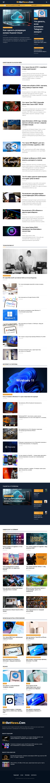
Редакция (16, 775)
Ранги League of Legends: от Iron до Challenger (12, 547)
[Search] (46, 2)
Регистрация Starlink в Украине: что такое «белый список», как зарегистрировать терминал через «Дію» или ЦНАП (27, 737)
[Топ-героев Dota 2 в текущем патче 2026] (36, 602)
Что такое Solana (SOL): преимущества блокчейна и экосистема (31, 229)
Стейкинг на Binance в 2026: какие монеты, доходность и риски (34, 159)
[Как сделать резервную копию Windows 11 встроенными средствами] (10, 315)
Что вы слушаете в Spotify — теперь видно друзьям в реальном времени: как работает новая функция (32, 456)
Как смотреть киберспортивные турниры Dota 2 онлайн (13, 589)
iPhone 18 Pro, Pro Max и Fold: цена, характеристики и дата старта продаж (27, 763)
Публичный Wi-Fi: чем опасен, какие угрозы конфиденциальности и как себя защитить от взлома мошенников (32, 416)
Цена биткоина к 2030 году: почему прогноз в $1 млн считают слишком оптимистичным (34, 122)
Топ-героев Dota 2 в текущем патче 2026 (35, 610)
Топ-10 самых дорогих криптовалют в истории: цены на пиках (34, 177)
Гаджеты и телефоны (7, 27)
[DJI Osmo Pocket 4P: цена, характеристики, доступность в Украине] (10, 354)
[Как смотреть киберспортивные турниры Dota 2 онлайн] (13, 580)
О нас (21, 775)
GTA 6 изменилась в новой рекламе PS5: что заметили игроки (11, 568)
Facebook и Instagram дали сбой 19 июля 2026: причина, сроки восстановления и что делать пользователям (26, 744)
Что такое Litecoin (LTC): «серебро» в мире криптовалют (34, 68)
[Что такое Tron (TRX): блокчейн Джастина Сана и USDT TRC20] (12, 106)
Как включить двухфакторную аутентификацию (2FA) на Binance (33, 194)
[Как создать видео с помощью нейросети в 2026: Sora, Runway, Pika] (13, 699)
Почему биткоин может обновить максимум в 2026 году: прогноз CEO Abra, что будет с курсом (29, 756)
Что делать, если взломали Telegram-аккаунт (39, 26)
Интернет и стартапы (7, 394)
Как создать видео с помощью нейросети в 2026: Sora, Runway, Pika (12, 711)
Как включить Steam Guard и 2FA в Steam (13, 610)
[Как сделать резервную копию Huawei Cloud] (17, 18)
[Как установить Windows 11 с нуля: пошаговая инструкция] (25, 380)
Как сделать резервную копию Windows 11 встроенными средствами (29, 311)
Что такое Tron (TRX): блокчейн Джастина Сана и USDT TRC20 (33, 103)
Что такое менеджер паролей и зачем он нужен (31, 284)
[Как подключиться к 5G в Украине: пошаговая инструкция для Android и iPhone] (10, 433)
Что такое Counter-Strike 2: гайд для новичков (36, 567)
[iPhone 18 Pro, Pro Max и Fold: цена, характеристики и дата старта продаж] (5, 764)
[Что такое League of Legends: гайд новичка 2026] (36, 539)
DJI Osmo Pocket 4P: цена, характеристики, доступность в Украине (30, 350)
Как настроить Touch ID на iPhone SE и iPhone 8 (36, 638)
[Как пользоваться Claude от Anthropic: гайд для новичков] (10, 328)
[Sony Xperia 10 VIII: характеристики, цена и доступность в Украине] (36, 676)
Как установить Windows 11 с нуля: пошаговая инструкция (20, 396)
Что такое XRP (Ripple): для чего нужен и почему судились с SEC (33, 144)
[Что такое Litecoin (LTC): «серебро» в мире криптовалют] (12, 71)
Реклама (27, 775)
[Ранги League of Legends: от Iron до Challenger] (13, 539)
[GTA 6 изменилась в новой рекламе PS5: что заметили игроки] (13, 559)
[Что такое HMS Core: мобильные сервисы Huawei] (13, 627)
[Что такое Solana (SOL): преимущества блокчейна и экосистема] (12, 231)
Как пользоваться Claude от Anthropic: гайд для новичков (31, 324)
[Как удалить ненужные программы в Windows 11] (36, 699)
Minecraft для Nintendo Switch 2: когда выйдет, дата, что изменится (36, 590)
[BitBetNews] (25, 2)
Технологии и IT (6, 275)
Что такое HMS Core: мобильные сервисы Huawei (13, 638)
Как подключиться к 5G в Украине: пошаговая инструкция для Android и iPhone (30, 430)
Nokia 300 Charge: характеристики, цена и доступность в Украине (40, 41)
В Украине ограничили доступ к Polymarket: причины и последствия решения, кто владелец (32, 443)
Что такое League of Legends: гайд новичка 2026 (36, 547)
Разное (35, 18)
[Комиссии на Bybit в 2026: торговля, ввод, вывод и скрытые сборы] (12, 89)
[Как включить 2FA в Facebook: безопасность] (10, 407)
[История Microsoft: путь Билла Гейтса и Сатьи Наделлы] (25, 261)
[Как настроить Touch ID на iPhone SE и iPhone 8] (36, 627)
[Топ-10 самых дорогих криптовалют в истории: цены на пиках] (12, 180)
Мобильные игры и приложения (10, 635)
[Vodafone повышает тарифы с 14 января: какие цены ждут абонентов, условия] (10, 473)
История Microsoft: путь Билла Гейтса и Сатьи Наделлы (19, 277)
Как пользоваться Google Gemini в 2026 (29, 297)
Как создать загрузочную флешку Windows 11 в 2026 (32, 336)
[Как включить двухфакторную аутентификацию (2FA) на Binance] (12, 197)
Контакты (33, 775)
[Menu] (4, 2)
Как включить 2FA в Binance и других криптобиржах (32, 211)
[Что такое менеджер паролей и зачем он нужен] (10, 288)
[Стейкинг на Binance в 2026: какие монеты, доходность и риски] (12, 162)
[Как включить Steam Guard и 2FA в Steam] (13, 602)
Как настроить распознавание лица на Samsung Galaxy (40, 50)
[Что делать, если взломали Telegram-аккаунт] (40, 13)
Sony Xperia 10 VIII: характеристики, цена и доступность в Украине (33, 687)
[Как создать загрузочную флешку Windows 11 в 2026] (10, 341)
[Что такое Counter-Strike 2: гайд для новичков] (36, 559)
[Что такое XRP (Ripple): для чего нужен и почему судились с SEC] (12, 147)
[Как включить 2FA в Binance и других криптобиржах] (12, 214)
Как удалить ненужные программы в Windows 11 (33, 710)
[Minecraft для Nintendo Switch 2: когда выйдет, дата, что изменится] (36, 580)
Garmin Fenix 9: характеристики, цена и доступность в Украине (38, 516)
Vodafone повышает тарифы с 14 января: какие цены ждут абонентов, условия (32, 469)
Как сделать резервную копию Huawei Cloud (14, 31)
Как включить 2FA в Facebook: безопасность (30, 403)
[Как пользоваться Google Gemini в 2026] (10, 301)
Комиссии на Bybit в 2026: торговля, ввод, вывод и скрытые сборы (34, 86)
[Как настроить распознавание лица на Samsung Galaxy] (46, 501)
